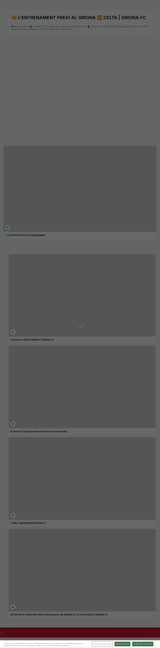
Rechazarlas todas (122, 644)
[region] (80, 644)
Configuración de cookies (102, 644)
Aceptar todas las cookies (142, 644)
